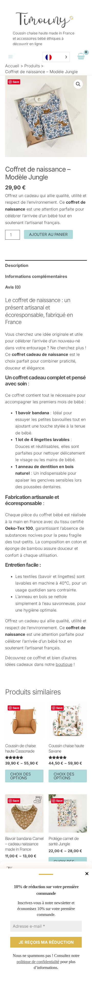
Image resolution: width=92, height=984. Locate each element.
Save (16, 82)
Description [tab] (16, 265)
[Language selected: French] (56, 57)
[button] (78, 84)
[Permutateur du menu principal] (10, 56)
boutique (64, 664)
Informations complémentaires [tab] (36, 276)
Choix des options (20, 776)
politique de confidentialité (38, 962)
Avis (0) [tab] (13, 287)
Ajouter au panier (48, 234)
